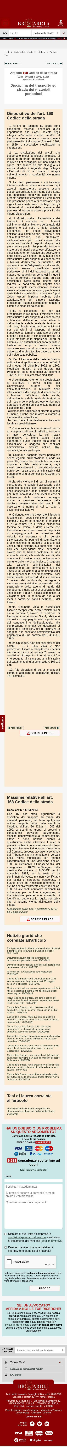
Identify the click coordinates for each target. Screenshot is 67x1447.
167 (57, 447)
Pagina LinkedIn (46, 1422)
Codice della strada (23, 52)
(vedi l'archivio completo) (33, 1170)
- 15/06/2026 (33, 1039)
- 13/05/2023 (33, 966)
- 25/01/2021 (33, 951)
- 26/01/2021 (28, 959)
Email (8, 1176)
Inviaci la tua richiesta (17, 1324)
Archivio (47, 1412)
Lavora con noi (34, 1416)
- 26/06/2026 (33, 1058)
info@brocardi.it (30, 1410)
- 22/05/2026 (32, 1019)
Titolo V (41, 52)
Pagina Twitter (39, 1422)
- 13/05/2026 (33, 1000)
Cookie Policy (22, 1412)
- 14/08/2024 (31, 1111)
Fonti (6, 52)
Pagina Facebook (32, 1422)
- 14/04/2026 (31, 981)
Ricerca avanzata (63, 33)
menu (5, 23)
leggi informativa (52, 1240)
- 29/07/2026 (33, 1077)
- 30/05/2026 (32, 1010)
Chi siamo (36, 1412)
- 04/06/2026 (29, 1029)
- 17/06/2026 (33, 1048)
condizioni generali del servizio (27, 1237)
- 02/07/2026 (33, 1067)
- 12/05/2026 (33, 991)
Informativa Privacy (50, 1410)
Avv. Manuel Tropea (45, 1397)
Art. (14, 63)
